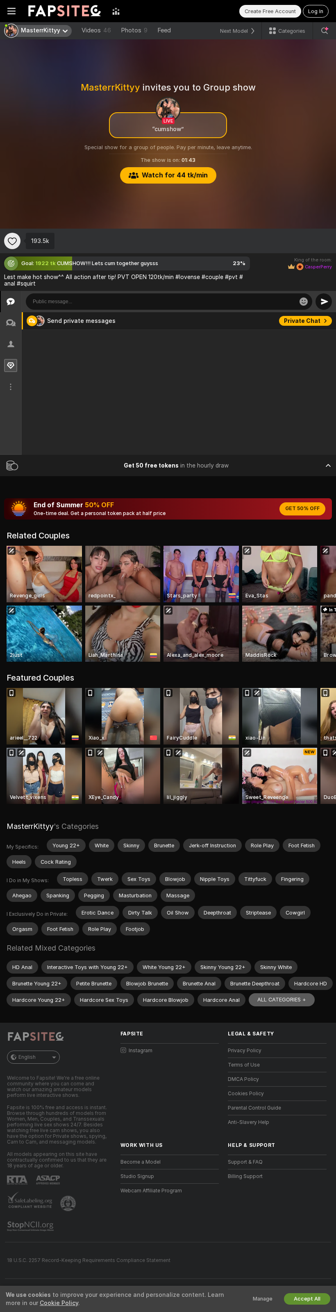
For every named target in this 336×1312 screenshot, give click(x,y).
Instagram (140, 1050)
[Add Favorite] (12, 241)
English (27, 1057)
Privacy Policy (244, 1050)
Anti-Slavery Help (248, 1122)
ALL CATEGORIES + (281, 999)
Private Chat (302, 321)
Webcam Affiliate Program (151, 1191)
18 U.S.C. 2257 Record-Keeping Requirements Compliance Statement (88, 1260)
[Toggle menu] (11, 11)
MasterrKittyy (30, 826)
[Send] (324, 301)
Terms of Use (244, 1065)
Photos (134, 30)
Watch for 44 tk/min (175, 175)
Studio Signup (137, 1176)
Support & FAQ (245, 1162)
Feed (164, 30)
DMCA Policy (243, 1079)
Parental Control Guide (254, 1108)
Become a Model (140, 1162)
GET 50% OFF (302, 508)
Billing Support (245, 1176)
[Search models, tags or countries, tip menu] (324, 30)
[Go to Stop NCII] (31, 1226)
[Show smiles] (304, 301)
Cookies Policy (246, 1093)
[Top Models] (116, 11)
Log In (315, 11)
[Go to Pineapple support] (68, 1203)
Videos (96, 30)
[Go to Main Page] (64, 11)
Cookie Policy (59, 1303)
